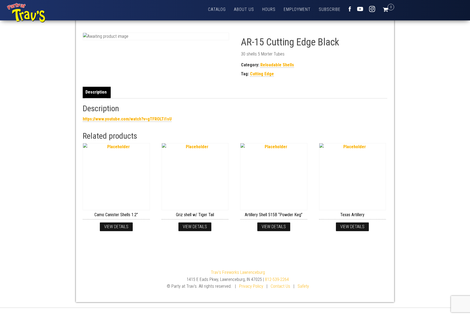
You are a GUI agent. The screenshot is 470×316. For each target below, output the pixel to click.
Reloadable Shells (277, 64)
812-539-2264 (277, 279)
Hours (269, 9)
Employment (297, 9)
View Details (116, 226)
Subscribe (330, 9)
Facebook (350, 9)
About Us (244, 9)
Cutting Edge (262, 73)
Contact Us (280, 286)
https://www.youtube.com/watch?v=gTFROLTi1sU (127, 119)
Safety (303, 286)
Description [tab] (96, 92)
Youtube (360, 9)
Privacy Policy (251, 286)
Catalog (217, 9)
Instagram (372, 9)
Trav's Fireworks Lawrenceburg (238, 272)
